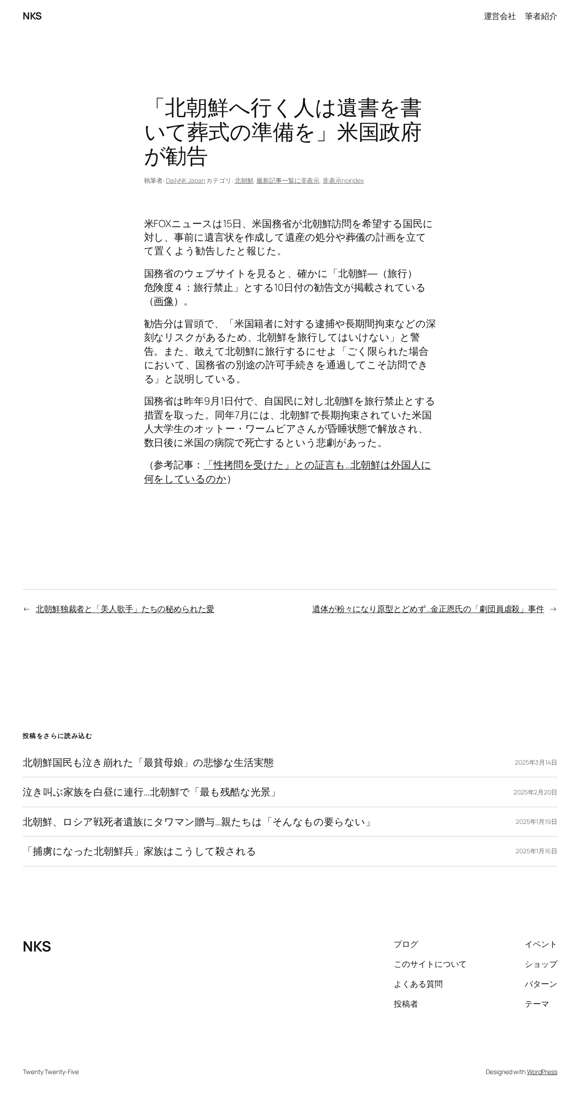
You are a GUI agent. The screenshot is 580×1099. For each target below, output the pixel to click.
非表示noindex (343, 180)
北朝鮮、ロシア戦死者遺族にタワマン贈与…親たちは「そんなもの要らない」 (199, 821)
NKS (32, 16)
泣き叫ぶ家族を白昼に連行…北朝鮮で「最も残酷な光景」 (151, 791)
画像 (164, 301)
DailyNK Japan (185, 180)
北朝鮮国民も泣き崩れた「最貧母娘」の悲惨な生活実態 (148, 762)
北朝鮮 (244, 180)
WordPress (542, 1071)
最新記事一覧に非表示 (287, 180)
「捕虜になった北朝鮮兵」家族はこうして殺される (139, 851)
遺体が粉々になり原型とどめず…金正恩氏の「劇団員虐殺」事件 (428, 608)
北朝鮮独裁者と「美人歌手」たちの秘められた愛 (125, 608)
